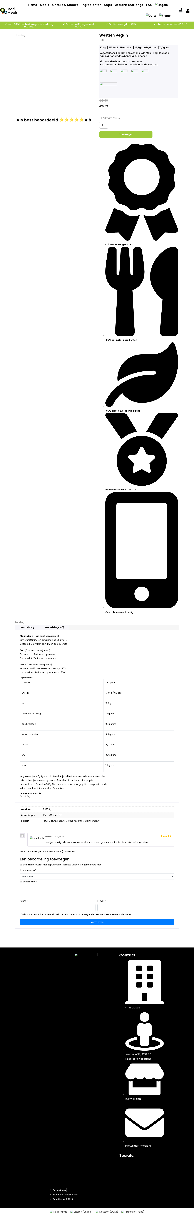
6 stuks (61, 820)
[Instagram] (131, 1164)
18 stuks (96, 820)
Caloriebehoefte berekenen (47, 982)
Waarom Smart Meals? (44, 977)
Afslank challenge (129, 5)
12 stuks (78, 820)
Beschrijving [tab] (27, 627)
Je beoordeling (28, 881)
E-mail (101, 900)
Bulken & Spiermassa (43, 973)
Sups (108, 5)
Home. (36, 955)
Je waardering (28, 870)
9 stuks (69, 820)
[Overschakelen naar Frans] (165, 16)
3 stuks (52, 820)
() (102, 40)
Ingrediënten (92, 5)
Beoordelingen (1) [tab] (54, 627)
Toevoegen (126, 134)
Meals (44, 5)
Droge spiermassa (41, 965)
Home (32, 5)
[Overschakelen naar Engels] (161, 5)
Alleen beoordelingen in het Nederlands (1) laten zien (47, 851)
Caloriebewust (39, 969)
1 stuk (45, 820)
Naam (24, 900)
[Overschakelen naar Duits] (151, 16)
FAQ (149, 5)
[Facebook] (123, 1164)
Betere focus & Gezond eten (47, 960)
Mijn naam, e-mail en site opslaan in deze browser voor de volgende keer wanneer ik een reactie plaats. (77, 914)
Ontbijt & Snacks (65, 5)
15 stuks (87, 820)
